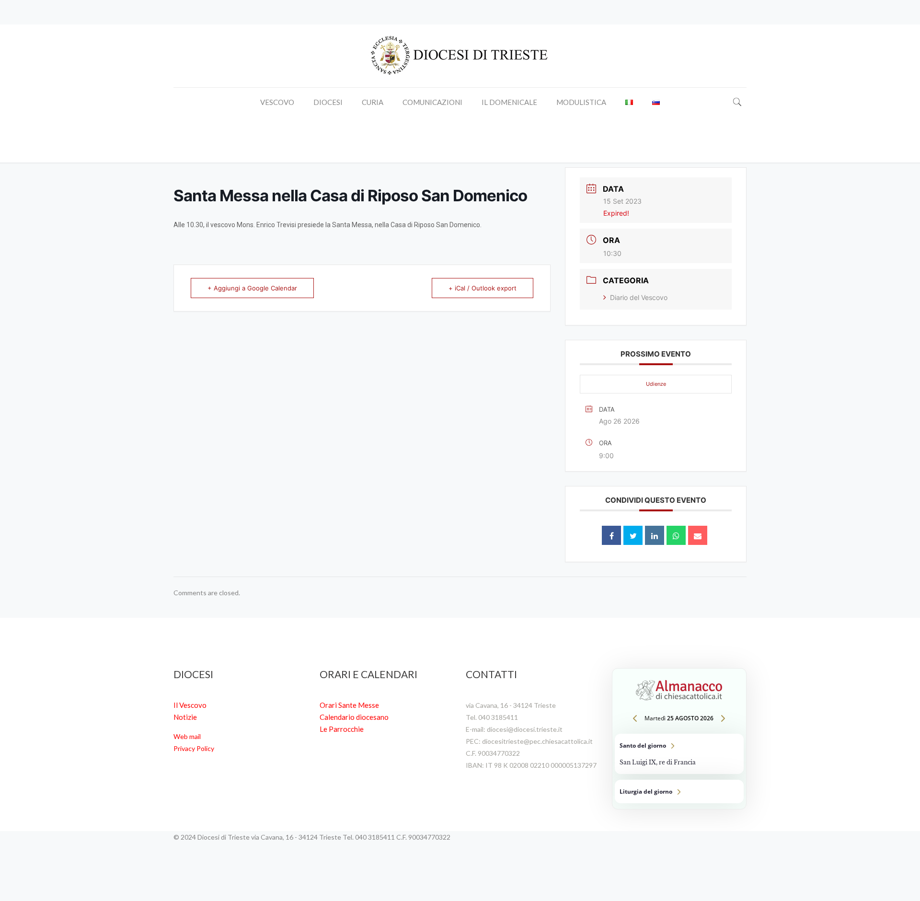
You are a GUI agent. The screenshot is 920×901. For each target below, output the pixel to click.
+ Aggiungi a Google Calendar (252, 288)
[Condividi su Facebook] (611, 535)
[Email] (697, 535)
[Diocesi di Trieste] (460, 55)
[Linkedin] (654, 535)
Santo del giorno (679, 754)
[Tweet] (633, 535)
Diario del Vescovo (638, 297)
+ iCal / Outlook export (482, 288)
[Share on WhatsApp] (676, 535)
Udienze (656, 384)
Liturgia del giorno (679, 791)
